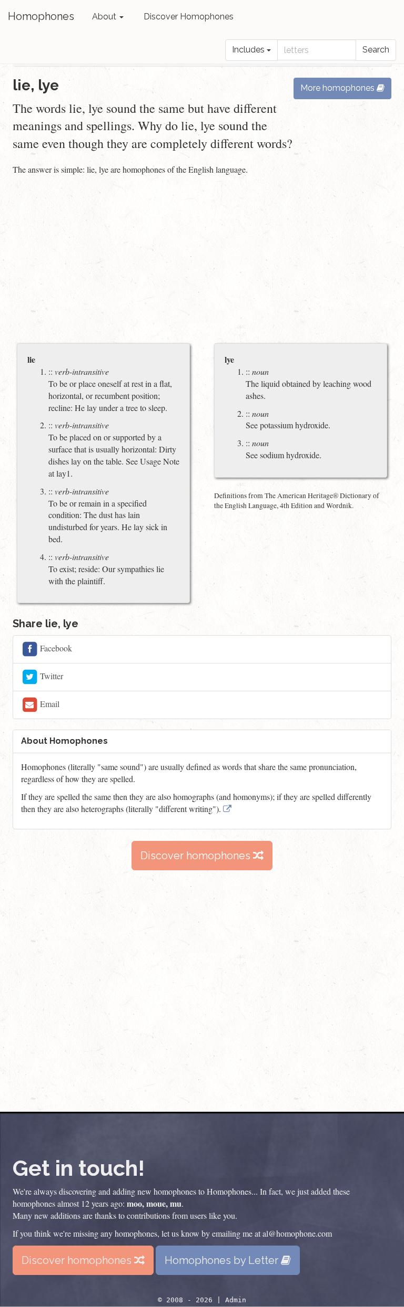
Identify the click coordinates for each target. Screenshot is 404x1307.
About (105, 17)
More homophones (338, 88)
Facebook (55, 648)
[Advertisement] (202, 260)
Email (48, 703)
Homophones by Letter (223, 1260)
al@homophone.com (297, 1233)
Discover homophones (196, 855)
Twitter (50, 675)
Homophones (41, 16)
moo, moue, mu (154, 1203)
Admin (235, 1300)
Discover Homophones (189, 17)
